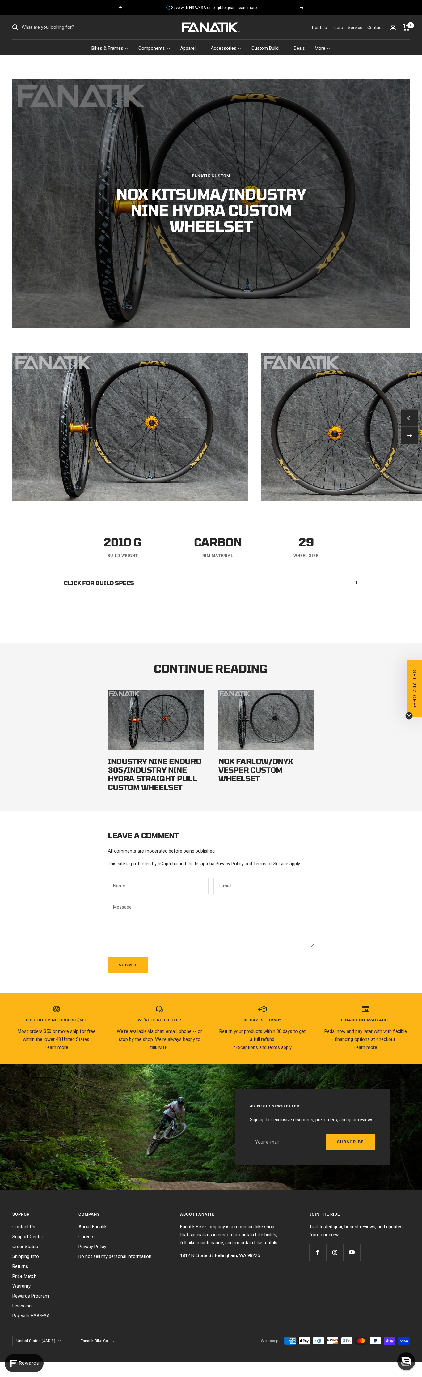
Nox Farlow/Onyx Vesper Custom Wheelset (255, 770)
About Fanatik (92, 1226)
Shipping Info (25, 1256)
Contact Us (23, 1226)
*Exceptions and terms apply (263, 1047)
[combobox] (68, 28)
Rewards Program (30, 1296)
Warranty (21, 1286)
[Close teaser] (409, 716)
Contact (375, 27)
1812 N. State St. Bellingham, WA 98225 (220, 1255)
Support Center (27, 1236)
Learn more (56, 1047)
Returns (20, 1266)
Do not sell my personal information (114, 1256)
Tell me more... (240, 10)
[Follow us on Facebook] (317, 1252)
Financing (22, 1306)
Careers (86, 1236)
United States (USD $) (35, 1340)
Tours (337, 27)
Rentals (319, 27)
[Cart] (406, 27)
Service (355, 27)
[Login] (393, 27)
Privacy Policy (229, 863)
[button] (406, 1361)
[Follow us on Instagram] (334, 1252)
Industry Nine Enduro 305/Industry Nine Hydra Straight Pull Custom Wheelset (154, 774)
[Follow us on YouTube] (351, 1252)
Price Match (24, 1276)
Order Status (25, 1246)
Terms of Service (270, 863)
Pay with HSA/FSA (31, 1316)
